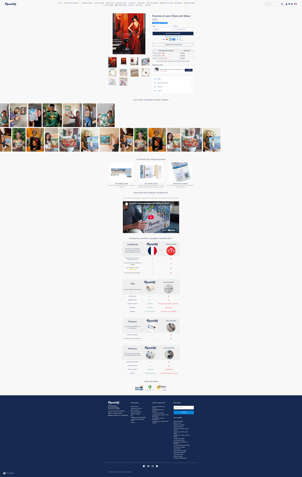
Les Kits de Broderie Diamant (182, 445)
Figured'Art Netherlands (180, 458)
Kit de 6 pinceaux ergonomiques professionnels (171, 69)
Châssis (175, 26)
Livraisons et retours (136, 408)
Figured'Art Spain (178, 454)
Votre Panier (177, 449)
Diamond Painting (178, 421)
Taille (154, 26)
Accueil (133, 422)
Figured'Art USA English (180, 450)
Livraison (159, 90)
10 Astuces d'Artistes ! (158, 413)
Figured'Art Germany (179, 452)
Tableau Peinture (178, 426)
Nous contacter (135, 410)
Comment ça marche (162, 83)
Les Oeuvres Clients (179, 440)
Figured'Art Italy (178, 456)
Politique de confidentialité (138, 417)
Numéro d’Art (177, 423)
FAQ (132, 415)
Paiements (159, 87)
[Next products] (192, 65)
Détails (159, 79)
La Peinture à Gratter (179, 447)
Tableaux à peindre (179, 425)
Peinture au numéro (179, 438)
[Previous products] (188, 65)
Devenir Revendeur (136, 412)
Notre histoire (134, 406)
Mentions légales (135, 413)
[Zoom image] (129, 34)
